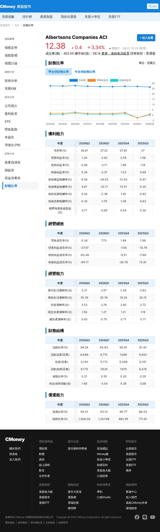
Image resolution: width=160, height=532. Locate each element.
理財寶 (43, 448)
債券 (128, 470)
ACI (17, 25)
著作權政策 (36, 522)
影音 (41, 470)
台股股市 (131, 448)
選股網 (72, 497)
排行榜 (27, 17)
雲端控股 (73, 502)
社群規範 (50, 522)
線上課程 (44, 465)
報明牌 (72, 508)
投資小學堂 (104, 459)
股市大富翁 (75, 491)
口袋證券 (102, 475)
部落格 (13, 454)
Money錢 (102, 454)
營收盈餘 (11, 129)
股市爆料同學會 (77, 448)
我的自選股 (68, 17)
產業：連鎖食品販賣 (115, 53)
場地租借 (131, 508)
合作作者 (44, 475)
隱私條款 (10, 522)
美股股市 (5, 25)
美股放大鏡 (104, 470)
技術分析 (11, 81)
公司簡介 (11, 106)
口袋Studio (104, 497)
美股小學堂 (92, 17)
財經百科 (102, 465)
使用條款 (22, 522)
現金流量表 (12, 178)
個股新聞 (11, 55)
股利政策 (11, 114)
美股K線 (10, 88)
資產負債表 (12, 162)
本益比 (9, 137)
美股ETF (114, 17)
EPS (8, 121)
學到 (99, 491)
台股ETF (131, 459)
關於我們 (14, 448)
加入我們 (14, 459)
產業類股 (46, 17)
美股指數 (8, 17)
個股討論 (11, 63)
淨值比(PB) (12, 145)
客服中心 (131, 491)
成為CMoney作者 (136, 502)
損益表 (9, 170)
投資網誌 (102, 448)
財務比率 (28, 25)
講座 (41, 459)
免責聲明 (63, 522)
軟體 (41, 454)
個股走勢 (11, 47)
